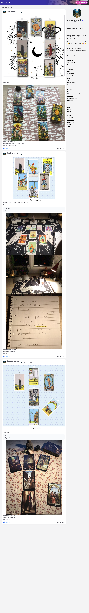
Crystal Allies (70, 73)
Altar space (70, 69)
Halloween (11, 145)
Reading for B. (12, 153)
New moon (70, 100)
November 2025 (71, 122)
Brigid (68, 71)
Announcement (71, 102)
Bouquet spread (13, 361)
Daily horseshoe (13, 11)
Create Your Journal (81, 2)
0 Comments (61, 148)
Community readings (72, 98)
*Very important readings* (73, 94)
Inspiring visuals (71, 82)
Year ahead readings (72, 76)
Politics (69, 109)
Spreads (69, 85)
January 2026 (70, 120)
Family (68, 78)
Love (15, 145)
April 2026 (70, 118)
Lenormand (70, 89)
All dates (69, 126)
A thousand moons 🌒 (74, 20)
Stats (68, 80)
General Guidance (71, 62)
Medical (69, 111)
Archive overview (71, 129)
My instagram (70, 56)
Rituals (69, 91)
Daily (68, 105)
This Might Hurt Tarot (11, 349)
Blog (68, 107)
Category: (7, 8)
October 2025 (70, 124)
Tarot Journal (5, 2)
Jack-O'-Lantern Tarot (11, 141)
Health (69, 67)
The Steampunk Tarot (11, 515)
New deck (69, 87)
